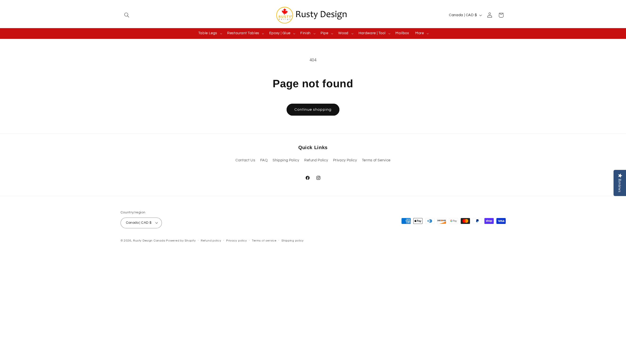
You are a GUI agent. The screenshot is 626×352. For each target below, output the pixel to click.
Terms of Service (376, 160)
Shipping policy (292, 240)
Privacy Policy (345, 160)
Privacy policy (236, 240)
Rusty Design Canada (149, 240)
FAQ (264, 160)
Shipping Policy (286, 160)
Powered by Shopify (181, 240)
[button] (126, 15)
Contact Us (245, 160)
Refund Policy (316, 160)
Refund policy (211, 240)
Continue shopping (313, 109)
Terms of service (264, 240)
